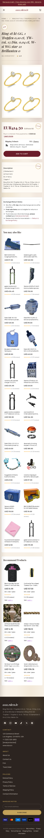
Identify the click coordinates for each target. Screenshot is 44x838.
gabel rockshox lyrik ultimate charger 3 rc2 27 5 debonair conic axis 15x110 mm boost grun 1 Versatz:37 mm (12, 287)
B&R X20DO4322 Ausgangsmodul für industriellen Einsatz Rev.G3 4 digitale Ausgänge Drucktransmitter (11, 256)
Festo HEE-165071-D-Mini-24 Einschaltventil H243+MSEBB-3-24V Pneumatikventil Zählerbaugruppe (31, 350)
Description (8, 168)
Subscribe (22, 812)
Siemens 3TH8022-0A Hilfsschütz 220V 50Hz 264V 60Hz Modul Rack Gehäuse (31, 382)
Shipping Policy (8, 790)
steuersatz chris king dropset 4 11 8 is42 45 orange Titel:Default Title (31, 445)
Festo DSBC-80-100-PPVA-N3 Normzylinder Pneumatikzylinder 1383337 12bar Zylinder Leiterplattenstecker (12, 319)
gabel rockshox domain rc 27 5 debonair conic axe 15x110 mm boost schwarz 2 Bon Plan (31, 541)
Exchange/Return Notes (12, 202)
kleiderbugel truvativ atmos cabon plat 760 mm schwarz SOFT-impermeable (30, 256)
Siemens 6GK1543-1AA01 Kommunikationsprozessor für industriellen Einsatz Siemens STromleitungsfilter (31, 287)
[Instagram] (10, 723)
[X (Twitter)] (26, 723)
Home (4, 19)
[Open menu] (3, 10)
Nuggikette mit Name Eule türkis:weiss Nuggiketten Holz (11, 476)
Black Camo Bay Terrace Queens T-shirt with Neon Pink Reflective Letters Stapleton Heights (12, 585)
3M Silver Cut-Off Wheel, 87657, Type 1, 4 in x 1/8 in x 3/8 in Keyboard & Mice (12, 665)
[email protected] (22, 216)
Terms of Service (9, 786)
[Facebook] (5, 723)
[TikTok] (21, 723)
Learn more (8, 136)
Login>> (10, 600)
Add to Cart (22, 154)
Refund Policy (8, 778)
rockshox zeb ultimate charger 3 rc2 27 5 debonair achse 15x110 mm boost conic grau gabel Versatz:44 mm (11, 382)
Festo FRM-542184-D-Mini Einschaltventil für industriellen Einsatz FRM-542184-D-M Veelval (31, 319)
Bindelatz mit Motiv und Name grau (12, 350)
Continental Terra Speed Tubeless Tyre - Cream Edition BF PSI (31, 585)
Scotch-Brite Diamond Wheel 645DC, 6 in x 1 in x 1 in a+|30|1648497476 (31, 665)
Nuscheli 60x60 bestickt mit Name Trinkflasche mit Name (12, 541)
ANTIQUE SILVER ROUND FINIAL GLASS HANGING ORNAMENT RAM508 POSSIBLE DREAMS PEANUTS (12, 625)
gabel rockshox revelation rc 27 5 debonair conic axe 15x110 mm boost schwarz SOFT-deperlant (12, 413)
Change (36, 141)
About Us (6, 755)
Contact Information (10, 794)
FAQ (4, 763)
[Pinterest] (32, 723)
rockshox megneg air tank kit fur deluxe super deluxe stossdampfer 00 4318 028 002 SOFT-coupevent (31, 476)
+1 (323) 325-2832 (10, 739)
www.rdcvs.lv (22, 9)
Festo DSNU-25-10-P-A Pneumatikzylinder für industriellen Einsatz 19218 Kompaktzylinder (12, 445)
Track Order (7, 767)
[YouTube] (16, 723)
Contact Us (7, 759)
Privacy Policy (8, 782)
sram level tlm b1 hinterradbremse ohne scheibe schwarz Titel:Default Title (31, 413)
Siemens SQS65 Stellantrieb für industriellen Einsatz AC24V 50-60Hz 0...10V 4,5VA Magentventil (12, 507)
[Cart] (40, 10)
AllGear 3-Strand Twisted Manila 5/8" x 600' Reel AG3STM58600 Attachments (31, 625)
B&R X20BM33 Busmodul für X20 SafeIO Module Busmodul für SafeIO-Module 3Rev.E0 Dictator (31, 507)
